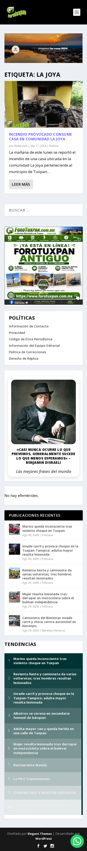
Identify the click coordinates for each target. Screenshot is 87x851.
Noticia (53, 146)
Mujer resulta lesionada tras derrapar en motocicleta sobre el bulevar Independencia (48, 598)
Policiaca (47, 535)
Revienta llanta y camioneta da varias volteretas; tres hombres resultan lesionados (47, 574)
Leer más (21, 184)
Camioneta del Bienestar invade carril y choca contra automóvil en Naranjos (49, 622)
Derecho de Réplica (23, 358)
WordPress (43, 839)
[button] (77, 841)
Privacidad (17, 333)
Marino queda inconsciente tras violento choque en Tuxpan (47, 528)
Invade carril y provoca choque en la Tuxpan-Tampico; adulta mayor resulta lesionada (50, 550)
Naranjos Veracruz (53, 630)
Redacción (20, 146)
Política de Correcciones (27, 352)
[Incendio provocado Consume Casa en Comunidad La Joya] (43, 104)
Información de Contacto (29, 326)
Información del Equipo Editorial (34, 345)
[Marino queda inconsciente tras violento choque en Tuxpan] (14, 529)
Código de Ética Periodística (30, 339)
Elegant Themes (40, 834)
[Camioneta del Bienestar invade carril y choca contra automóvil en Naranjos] (14, 620)
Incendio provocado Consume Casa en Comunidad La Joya (40, 136)
